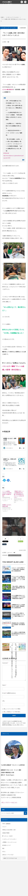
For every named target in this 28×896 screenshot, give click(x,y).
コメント (10, 552)
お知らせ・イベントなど (7, 854)
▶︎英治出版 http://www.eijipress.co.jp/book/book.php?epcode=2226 (14, 155)
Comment (4, 663)
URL (3, 701)
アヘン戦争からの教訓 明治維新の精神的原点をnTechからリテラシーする (19, 634)
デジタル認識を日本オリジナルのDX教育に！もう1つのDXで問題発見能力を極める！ (18, 597)
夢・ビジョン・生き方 (7, 836)
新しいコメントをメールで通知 (12, 708)
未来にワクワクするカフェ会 (10, 858)
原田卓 (5, 41)
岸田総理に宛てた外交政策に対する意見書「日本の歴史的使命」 (18, 625)
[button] (22, 2)
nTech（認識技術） (7, 582)
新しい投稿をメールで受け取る (12, 711)
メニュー (4, 826)
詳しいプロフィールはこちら (9, 802)
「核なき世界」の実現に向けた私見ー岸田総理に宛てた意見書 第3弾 (18, 588)
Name (3, 685)
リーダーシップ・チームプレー (9, 27)
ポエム (3, 851)
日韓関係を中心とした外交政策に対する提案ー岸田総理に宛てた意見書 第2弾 (18, 606)
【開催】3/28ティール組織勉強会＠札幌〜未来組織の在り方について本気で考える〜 (19, 494)
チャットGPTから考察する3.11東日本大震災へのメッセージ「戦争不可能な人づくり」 (18, 615)
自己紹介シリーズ (6, 845)
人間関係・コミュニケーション (9, 842)
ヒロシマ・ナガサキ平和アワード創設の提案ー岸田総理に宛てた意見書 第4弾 (18, 569)
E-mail (4, 693)
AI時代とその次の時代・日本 (6, 572)
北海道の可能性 (5, 833)
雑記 (3, 848)
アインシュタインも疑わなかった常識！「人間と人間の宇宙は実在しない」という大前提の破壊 (18, 578)
